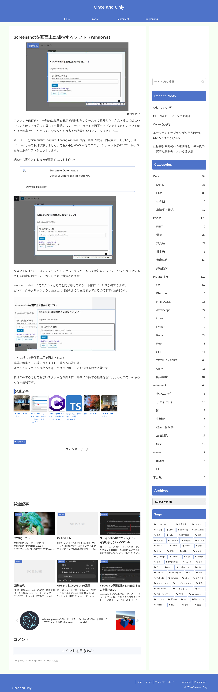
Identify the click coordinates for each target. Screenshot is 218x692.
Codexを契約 (161, 124)
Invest (149, 682)
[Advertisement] (77, 474)
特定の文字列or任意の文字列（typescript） (73, 416)
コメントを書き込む (77, 651)
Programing (200, 682)
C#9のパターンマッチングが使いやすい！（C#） (56, 416)
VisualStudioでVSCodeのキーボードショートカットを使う (38, 417)
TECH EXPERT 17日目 (20, 415)
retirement (186, 682)
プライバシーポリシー (166, 682)
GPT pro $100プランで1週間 (171, 116)
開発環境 (21, 441)
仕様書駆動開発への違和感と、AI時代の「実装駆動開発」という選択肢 (179, 149)
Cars (139, 682)
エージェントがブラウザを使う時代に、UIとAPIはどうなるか (179, 135)
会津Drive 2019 (90, 413)
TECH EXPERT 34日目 (108, 415)
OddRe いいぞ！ (163, 107)
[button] (203, 81)
